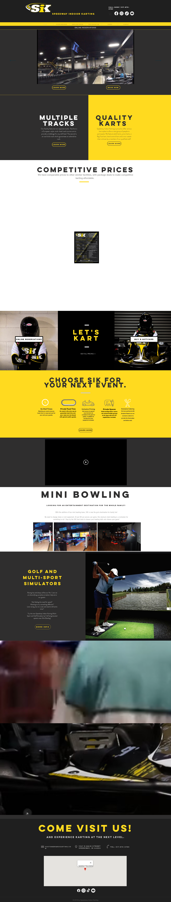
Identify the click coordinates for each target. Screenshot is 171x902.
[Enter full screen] (131, 81)
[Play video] (85, 462)
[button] (110, 13)
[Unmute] (43, 81)
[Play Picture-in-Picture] (128, 81)
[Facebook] (116, 13)
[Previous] (13, 61)
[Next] (158, 61)
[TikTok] (127, 13)
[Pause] (39, 81)
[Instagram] (122, 13)
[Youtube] (132, 13)
